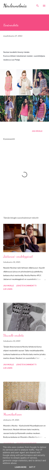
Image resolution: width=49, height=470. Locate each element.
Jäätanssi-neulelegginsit (18, 256)
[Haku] (37, 5)
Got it (32, 467)
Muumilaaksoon (12, 414)
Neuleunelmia (15, 6)
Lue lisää (7, 289)
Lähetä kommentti (26, 285)
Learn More (20, 467)
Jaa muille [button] (37, 131)
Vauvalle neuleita (13, 335)
